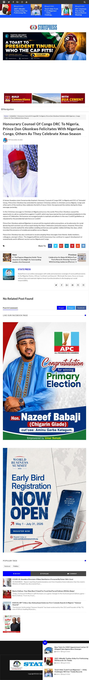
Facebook (81, 308)
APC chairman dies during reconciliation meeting (80, 12)
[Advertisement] (44, 77)
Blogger (61, 308)
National (7, 566)
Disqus (70, 308)
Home (6, 116)
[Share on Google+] (61, 246)
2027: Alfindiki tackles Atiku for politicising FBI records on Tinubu (71, 659)
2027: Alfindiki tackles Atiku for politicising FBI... (20, 11)
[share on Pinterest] (72, 246)
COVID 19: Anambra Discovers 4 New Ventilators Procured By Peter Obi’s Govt (42, 579)
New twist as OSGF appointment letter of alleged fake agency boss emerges (71, 648)
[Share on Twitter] (56, 246)
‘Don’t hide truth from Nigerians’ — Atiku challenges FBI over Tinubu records (70, 671)
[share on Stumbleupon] (78, 246)
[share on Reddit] (83, 246)
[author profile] (5, 142)
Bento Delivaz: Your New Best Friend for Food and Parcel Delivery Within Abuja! (43, 591)
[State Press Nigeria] (44, 26)
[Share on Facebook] (50, 246)
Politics (15, 566)
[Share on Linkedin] (67, 246)
